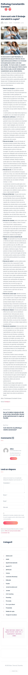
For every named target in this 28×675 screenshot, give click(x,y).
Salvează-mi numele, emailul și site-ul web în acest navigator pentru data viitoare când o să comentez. (13, 517)
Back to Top (14, 671)
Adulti (10, 22)
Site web (5, 507)
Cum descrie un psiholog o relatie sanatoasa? (12, 429)
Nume (5, 495)
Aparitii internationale (11, 562)
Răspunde (13, 458)
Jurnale (8, 590)
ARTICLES (8, 569)
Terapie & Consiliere (11, 615)
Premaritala (9, 608)
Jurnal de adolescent (11, 587)
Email (5, 501)
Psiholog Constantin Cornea (12, 5)
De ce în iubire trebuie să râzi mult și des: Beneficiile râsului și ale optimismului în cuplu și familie (13, 415)
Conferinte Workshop (11, 576)
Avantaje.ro (7, 401)
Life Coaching (9, 594)
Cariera (8, 573)
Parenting (8, 597)
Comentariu (6, 483)
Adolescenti (9, 556)
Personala (8, 601)
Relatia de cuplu (10, 611)
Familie (8, 583)
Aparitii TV (8, 566)
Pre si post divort (10, 604)
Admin (6, 22)
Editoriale (8, 580)
